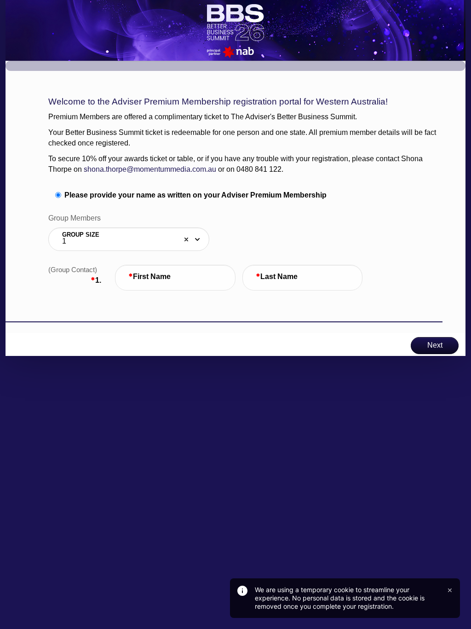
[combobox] (128, 239)
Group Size (80, 234)
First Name (152, 276)
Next (434, 345)
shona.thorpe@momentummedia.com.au (150, 169)
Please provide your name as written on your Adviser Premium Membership (195, 195)
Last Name (279, 276)
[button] (186, 239)
